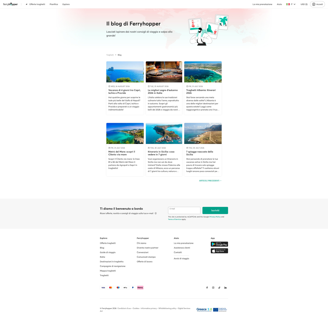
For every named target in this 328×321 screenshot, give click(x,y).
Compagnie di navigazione (112, 266)
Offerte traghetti (37, 4)
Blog (119, 55)
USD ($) (304, 4)
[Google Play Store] (219, 244)
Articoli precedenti (209, 180)
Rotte (102, 257)
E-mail (172, 209)
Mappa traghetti (108, 270)
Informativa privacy (149, 308)
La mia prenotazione (262, 4)
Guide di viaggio (107, 252)
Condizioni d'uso (124, 308)
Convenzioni (142, 252)
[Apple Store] (219, 250)
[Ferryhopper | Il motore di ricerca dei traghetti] (10, 4)
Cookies (136, 308)
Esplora (66, 4)
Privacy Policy (215, 217)
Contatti (178, 252)
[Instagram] (213, 287)
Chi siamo (141, 243)
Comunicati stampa (146, 257)
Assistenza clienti (182, 247)
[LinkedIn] (225, 287)
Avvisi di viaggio (181, 258)
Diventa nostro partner (147, 247)
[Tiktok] (219, 287)
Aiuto (279, 4)
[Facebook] (207, 287)
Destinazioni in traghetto (111, 261)
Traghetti (110, 55)
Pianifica (54, 4)
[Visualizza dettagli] (155, 213)
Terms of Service (174, 219)
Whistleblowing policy (167, 308)
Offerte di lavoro (144, 261)
